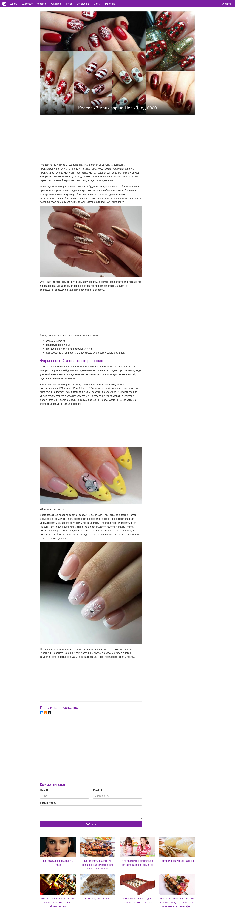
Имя (43, 790)
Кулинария (56, 3)
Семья (97, 3)
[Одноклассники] (45, 712)
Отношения (83, 3)
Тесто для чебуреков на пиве (177, 860)
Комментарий (48, 802)
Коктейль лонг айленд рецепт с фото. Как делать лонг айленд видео (58, 902)
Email (96, 790)
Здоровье (27, 3)
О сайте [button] (227, 3)
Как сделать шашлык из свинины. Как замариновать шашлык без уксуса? (97, 864)
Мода (69, 3)
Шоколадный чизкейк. (97, 898)
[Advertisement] (117, 136)
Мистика (110, 3)
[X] (49, 712)
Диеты (14, 3)
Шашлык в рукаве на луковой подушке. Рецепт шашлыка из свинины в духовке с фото (177, 902)
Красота (41, 3)
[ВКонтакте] (41, 712)
